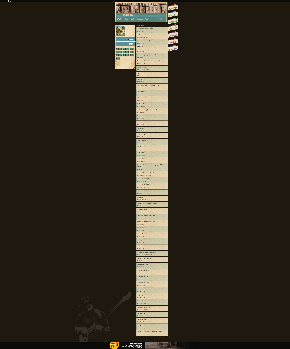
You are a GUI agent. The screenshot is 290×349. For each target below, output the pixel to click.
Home (11, 1)
